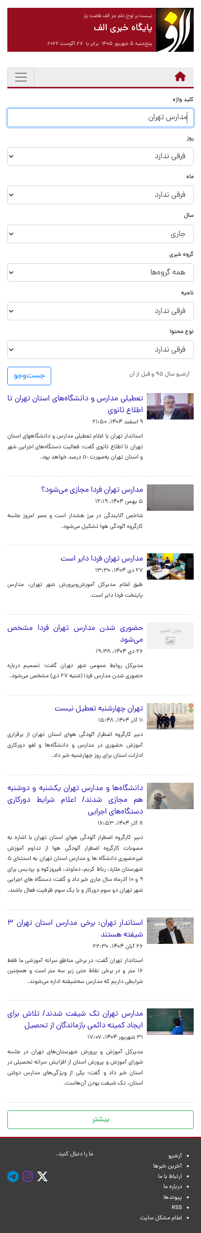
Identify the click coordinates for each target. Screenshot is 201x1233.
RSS (177, 1208)
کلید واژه (183, 100)
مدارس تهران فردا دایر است (101, 559)
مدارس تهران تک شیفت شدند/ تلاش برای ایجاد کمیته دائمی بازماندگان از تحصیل (75, 1020)
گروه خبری (181, 255)
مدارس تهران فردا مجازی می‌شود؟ (92, 490)
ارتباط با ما (170, 1176)
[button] (159, 374)
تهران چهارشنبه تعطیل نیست (99, 709)
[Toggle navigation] (21, 77)
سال (189, 216)
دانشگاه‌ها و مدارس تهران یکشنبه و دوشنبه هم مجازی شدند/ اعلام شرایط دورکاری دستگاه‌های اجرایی (75, 800)
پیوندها (172, 1197)
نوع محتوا (182, 332)
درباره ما (172, 1187)
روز (190, 139)
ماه (190, 177)
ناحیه (187, 294)
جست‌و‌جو (29, 376)
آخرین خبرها (167, 1166)
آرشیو (175, 1156)
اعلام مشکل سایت (161, 1218)
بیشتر (100, 1120)
